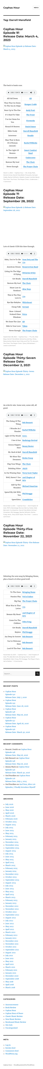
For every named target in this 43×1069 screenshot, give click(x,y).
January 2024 (10, 871)
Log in (8, 1045)
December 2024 (11, 842)
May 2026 (9, 810)
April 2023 (9, 894)
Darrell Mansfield (18, 175)
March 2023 (10, 897)
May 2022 (9, 926)
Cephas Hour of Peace (14, 1013)
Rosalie (22, 177)
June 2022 (9, 923)
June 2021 (9, 958)
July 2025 (9, 828)
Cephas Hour (11, 7)
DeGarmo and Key (26, 339)
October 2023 (10, 877)
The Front (13, 179)
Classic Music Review (14, 1016)
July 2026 (9, 804)
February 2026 (11, 819)
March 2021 (10, 967)
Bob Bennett (14, 657)
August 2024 (10, 851)
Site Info (9, 1025)
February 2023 (11, 900)
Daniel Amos (7, 175)
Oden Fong (14, 659)
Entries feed (10, 1048)
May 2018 (9, 982)
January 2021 (10, 973)
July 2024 (9, 854)
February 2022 (11, 935)
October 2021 (10, 947)
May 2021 (9, 961)
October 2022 (11, 912)
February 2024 (11, 868)
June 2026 (9, 807)
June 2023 (9, 889)
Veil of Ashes (7, 661)
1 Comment (7, 181)
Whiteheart (31, 343)
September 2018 (12, 979)
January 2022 (10, 938)
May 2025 (9, 833)
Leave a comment (9, 345)
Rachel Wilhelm (13, 177)
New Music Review (13, 1019)
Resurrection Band (9, 341)
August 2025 (10, 825)
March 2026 (10, 816)
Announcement (11, 1005)
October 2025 (11, 822)
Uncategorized (11, 1028)
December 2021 (11, 941)
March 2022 (10, 932)
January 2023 (10, 903)
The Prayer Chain (23, 179)
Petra (34, 339)
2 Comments (18, 661)
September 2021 (12, 950)
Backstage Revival (17, 508)
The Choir (6, 179)
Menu (36, 7)
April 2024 (9, 862)
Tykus (24, 343)
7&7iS (9, 508)
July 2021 (9, 955)
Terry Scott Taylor (17, 514)
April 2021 (9, 964)
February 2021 (11, 970)
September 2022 (12, 915)
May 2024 (9, 860)
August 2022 (10, 918)
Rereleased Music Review (15, 1022)
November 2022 (12, 909)
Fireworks (28, 175)
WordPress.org (11, 1054)
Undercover (34, 179)
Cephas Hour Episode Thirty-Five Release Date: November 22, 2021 (18, 531)
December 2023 (11, 874)
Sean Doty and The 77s (24, 341)
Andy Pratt (31, 173)
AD (26, 173)
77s (30, 337)
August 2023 (10, 883)
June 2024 (9, 857)
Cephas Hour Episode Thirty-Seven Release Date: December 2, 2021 (19, 359)
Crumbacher (14, 510)
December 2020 (11, 976)
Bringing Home (24, 657)
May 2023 (9, 891)
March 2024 (10, 865)
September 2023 (12, 880)
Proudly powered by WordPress (24, 1065)
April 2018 (9, 985)
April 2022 (9, 929)
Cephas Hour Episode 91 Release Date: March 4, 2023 (20, 34)
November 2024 (12, 845)
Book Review (10, 1007)
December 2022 (11, 906)
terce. (9, 514)
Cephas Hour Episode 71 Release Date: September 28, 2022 (18, 195)
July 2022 (9, 921)
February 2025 (11, 836)
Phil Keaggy (15, 512)
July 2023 (9, 886)
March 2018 (10, 987)
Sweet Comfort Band (32, 177)
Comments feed (11, 1051)
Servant (35, 341)
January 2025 (10, 839)
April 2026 (9, 813)
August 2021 (10, 953)
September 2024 (12, 848)
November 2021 (11, 944)
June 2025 (9, 830)
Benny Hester (29, 508)
